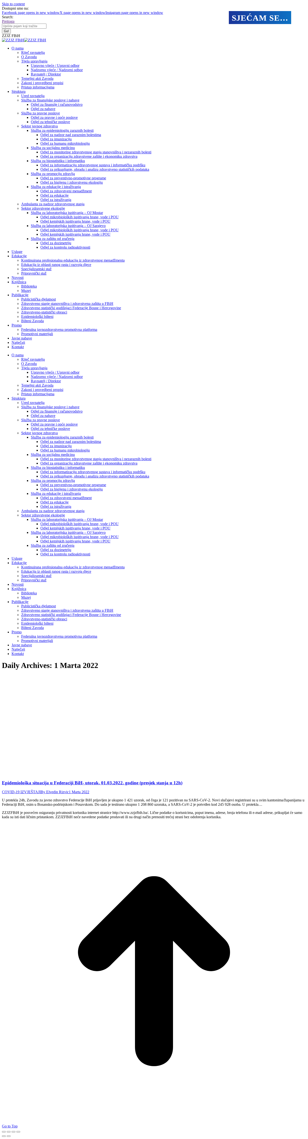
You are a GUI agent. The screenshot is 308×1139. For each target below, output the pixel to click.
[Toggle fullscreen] (13, 1132)
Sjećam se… (260, 17)
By (55, 792)
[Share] (9, 1132)
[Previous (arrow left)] (4, 1136)
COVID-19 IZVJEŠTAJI (21, 792)
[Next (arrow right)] (9, 1136)
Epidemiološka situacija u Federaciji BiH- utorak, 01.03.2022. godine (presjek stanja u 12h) (92, 782)
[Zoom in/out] (18, 1132)
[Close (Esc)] (4, 1132)
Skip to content (13, 4)
